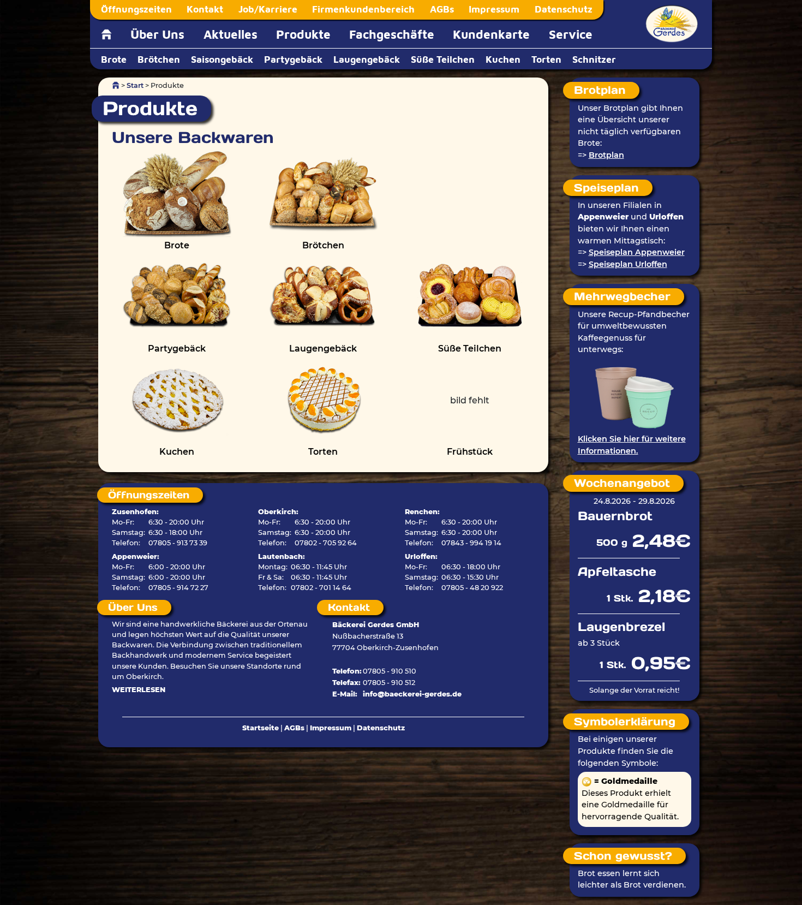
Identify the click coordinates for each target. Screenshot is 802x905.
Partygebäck (293, 59)
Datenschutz (563, 9)
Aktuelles (231, 34)
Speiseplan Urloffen (628, 264)
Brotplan (606, 155)
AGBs (442, 9)
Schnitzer (594, 59)
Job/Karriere (267, 9)
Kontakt (205, 9)
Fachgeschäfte (391, 34)
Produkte (303, 34)
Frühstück (470, 451)
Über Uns (157, 34)
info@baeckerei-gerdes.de (412, 694)
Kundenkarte (491, 34)
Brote (114, 59)
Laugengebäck (366, 59)
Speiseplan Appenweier (637, 252)
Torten (546, 59)
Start (135, 85)
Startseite (260, 728)
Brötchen (158, 59)
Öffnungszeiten (136, 9)
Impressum (494, 9)
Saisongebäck (222, 59)
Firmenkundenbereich (363, 9)
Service (570, 34)
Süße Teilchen (443, 59)
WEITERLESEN (138, 690)
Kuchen (503, 59)
